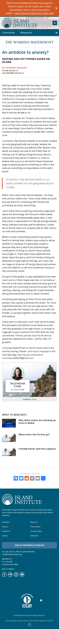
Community (8, 32)
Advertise (34, 536)
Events (5, 536)
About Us (34, 522)
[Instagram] (16, 576)
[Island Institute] (25, 23)
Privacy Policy (36, 531)
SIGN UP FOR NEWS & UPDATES (29, 545)
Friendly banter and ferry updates (37, 448)
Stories (5, 527)
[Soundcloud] (10, 576)
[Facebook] (4, 576)
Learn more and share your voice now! (34, 13)
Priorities (5, 522)
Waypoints (26, 32)
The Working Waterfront (29, 42)
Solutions (6, 531)
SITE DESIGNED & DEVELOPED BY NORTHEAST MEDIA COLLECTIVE (29, 621)
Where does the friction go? (34, 434)
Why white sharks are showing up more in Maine (37, 421)
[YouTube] (22, 576)
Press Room (35, 527)
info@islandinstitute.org (12, 554)
